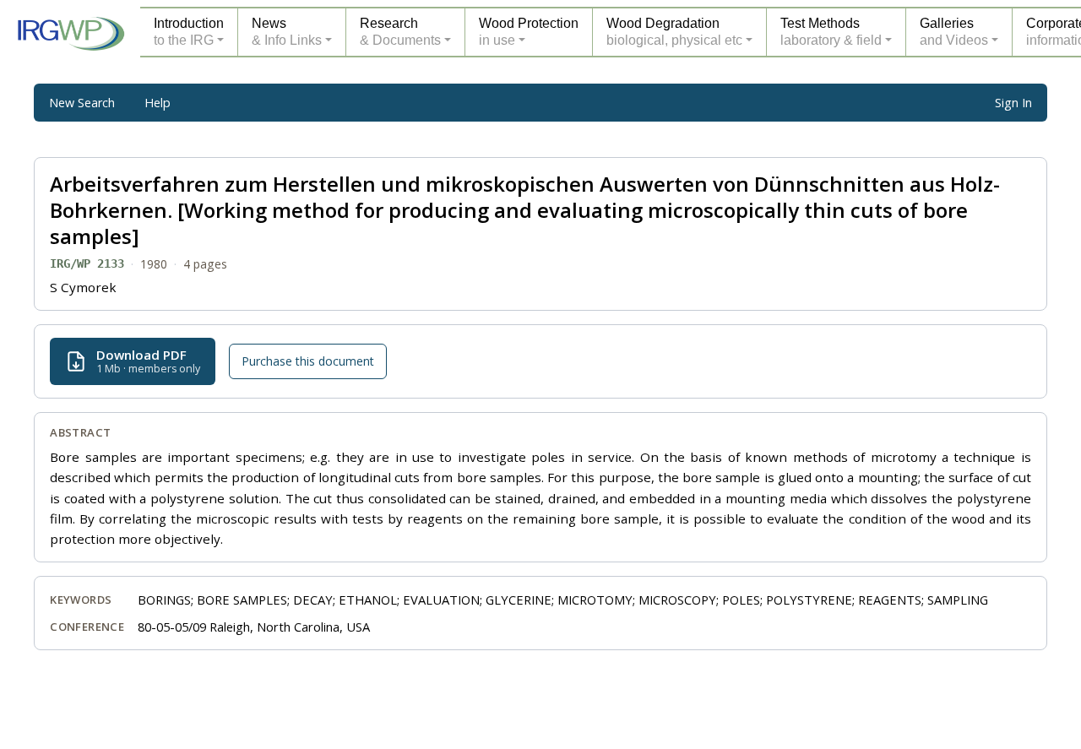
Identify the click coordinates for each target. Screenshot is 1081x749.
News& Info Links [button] (287, 31)
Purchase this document (308, 361)
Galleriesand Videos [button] (954, 31)
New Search (82, 103)
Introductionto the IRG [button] (189, 31)
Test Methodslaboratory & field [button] (831, 31)
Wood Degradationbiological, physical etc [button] (674, 31)
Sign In (1013, 103)
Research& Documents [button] (400, 31)
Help (157, 103)
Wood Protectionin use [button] (529, 31)
